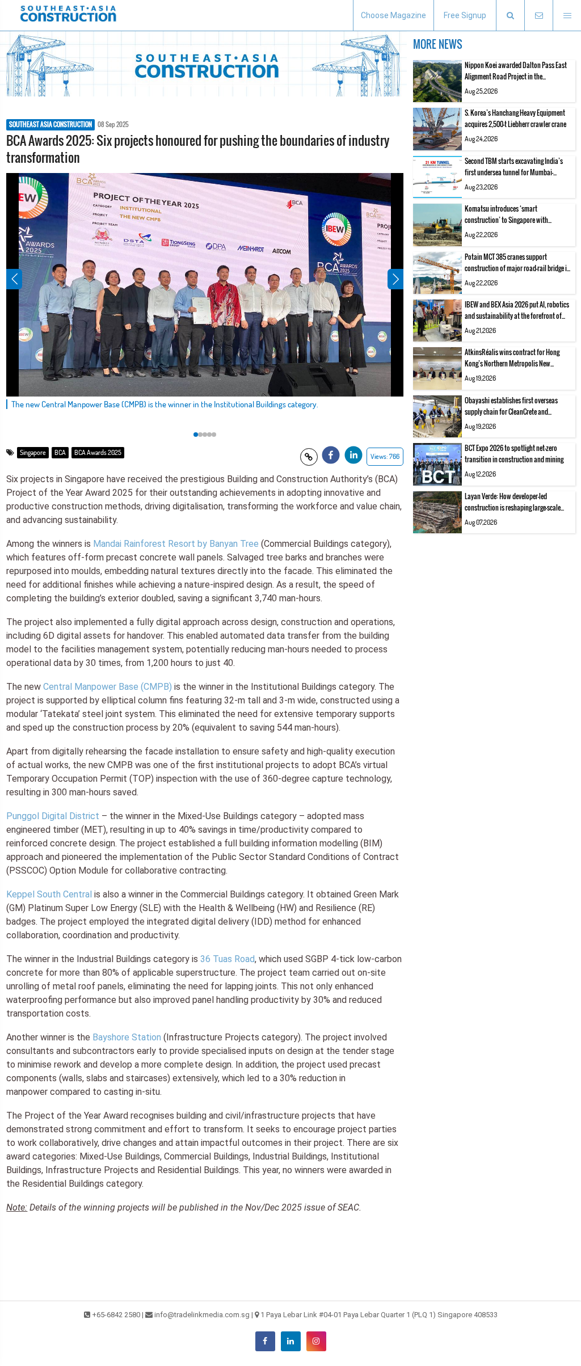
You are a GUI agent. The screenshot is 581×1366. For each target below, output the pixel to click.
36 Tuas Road (227, 959)
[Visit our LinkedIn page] (291, 1341)
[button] (510, 15)
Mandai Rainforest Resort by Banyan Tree (176, 543)
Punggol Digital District (52, 816)
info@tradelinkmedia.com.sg (202, 1314)
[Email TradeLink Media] (538, 15)
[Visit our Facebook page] (265, 1341)
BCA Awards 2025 (97, 452)
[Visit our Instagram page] (316, 1341)
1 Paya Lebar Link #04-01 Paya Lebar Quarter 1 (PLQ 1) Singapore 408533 (379, 1314)
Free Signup (465, 15)
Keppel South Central (49, 894)
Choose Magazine (393, 15)
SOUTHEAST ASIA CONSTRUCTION (50, 125)
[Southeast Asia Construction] (68, 15)
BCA (60, 452)
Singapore (33, 452)
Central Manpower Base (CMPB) (107, 686)
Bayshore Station (126, 1037)
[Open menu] (567, 15)
